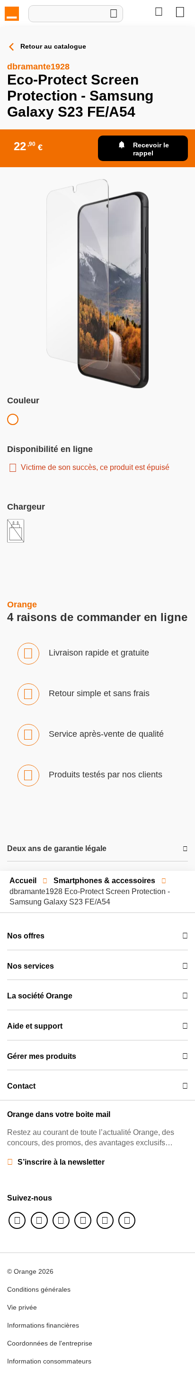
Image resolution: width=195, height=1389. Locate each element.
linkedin (82, 1220)
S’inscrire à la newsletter (61, 1162)
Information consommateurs (49, 1361)
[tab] (97, 849)
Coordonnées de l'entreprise (49, 1343)
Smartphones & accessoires (104, 881)
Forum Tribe (126, 1220)
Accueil (22, 881)
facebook (17, 1220)
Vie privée (22, 1307)
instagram (61, 1220)
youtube (105, 1220)
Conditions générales (39, 1289)
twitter (39, 1220)
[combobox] (75, 13)
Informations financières (43, 1325)
